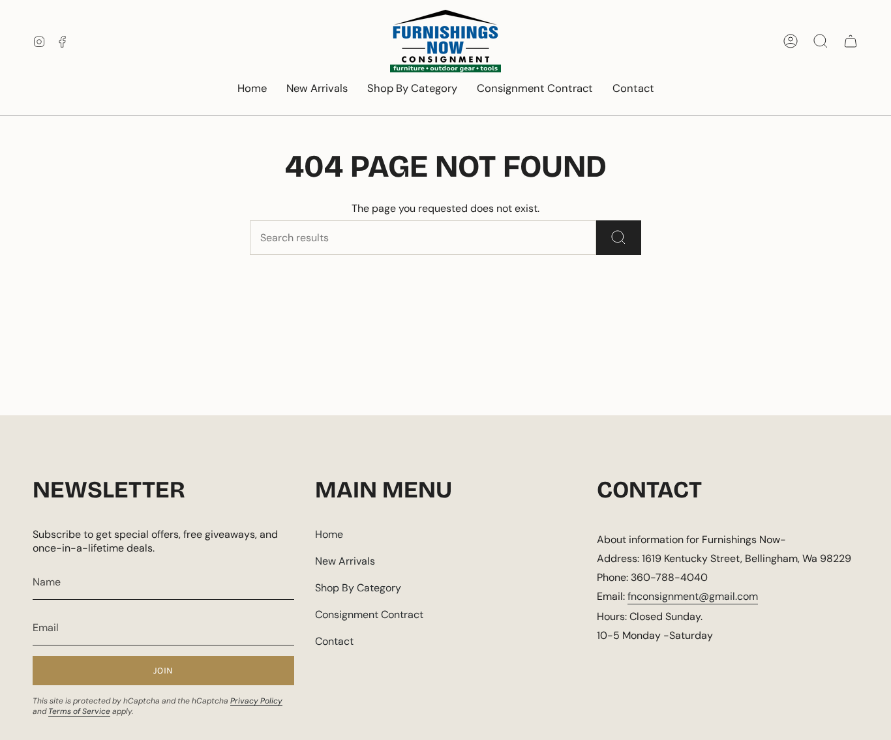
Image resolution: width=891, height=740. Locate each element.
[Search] (618, 237)
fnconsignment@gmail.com (692, 596)
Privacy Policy (256, 701)
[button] (412, 89)
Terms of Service (79, 711)
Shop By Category (358, 588)
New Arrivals (345, 561)
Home (329, 534)
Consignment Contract (369, 614)
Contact (334, 641)
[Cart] (851, 41)
